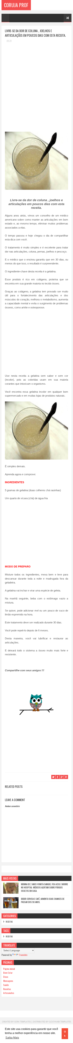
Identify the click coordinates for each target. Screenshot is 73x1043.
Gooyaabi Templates (60, 1021)
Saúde (6, 985)
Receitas (9, 921)
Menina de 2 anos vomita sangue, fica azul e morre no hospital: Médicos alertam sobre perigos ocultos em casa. (44, 887)
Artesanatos (8, 993)
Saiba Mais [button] (12, 1037)
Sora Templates (22, 1021)
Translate (23, 955)
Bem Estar (8, 972)
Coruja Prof (16, 5)
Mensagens (8, 981)
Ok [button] (65, 1033)
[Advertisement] (30, 66)
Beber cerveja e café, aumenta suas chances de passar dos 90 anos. (42, 900)
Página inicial (9, 968)
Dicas (5, 976)
